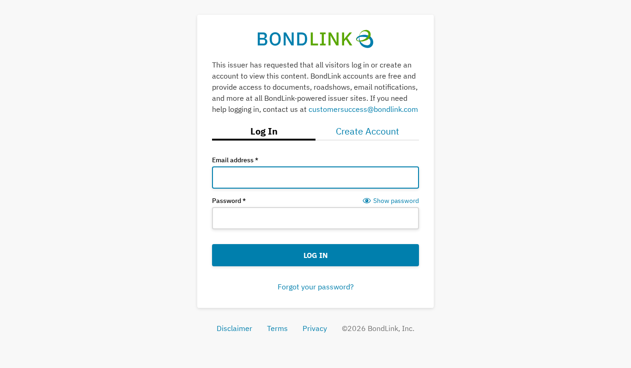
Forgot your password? (316, 286)
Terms (277, 328)
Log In (315, 255)
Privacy (315, 328)
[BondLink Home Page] (315, 38)
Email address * (235, 160)
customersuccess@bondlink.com (363, 109)
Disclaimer (234, 328)
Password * (229, 200)
